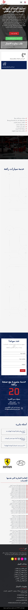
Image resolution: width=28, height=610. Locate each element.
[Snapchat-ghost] (12, 559)
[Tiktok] (19, 559)
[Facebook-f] (25, 559)
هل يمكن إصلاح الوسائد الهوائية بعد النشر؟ (15, 431)
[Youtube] (15, 559)
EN (25, 3)
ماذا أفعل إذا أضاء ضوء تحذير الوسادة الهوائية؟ (15, 439)
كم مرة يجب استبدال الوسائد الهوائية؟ (14, 445)
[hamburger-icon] (21, 2)
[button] (14, 432)
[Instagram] (22, 559)
